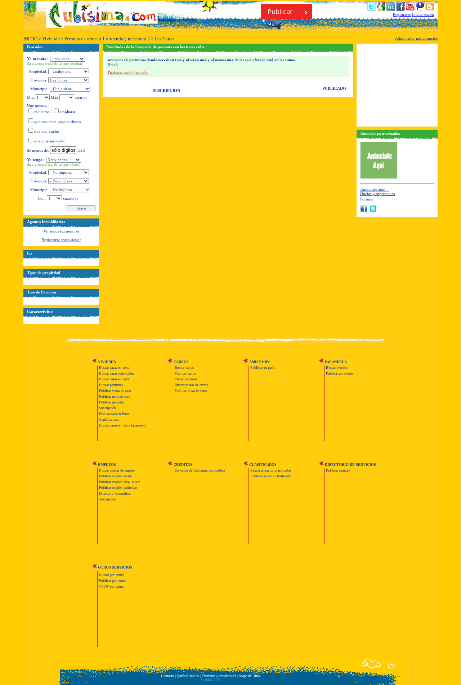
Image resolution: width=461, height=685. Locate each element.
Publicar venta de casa (115, 391)
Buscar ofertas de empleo (117, 470)
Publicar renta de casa (114, 396)
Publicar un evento (339, 373)
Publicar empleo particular (118, 488)
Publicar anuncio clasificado (270, 476)
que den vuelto (46, 131)
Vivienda (51, 38)
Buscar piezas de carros (191, 385)
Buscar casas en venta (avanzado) (122, 425)
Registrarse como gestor (61, 240)
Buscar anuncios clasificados (270, 470)
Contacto (167, 676)
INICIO (30, 38)
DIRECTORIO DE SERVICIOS (350, 465)
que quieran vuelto (50, 141)
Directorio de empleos (115, 493)
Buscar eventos (337, 368)
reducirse (41, 112)
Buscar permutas (111, 385)
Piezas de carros (186, 379)
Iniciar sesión (423, 14)
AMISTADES (259, 362)
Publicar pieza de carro (191, 391)
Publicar (281, 11)
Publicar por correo (112, 581)
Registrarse (402, 14)
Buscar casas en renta (114, 379)
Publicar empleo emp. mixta (119, 482)
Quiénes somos (188, 676)
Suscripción (107, 408)
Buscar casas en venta (114, 368)
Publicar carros (185, 373)
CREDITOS (183, 465)
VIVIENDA (107, 362)
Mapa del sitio (249, 676)
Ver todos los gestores (61, 231)
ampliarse (68, 112)
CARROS (181, 362)
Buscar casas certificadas (116, 373)
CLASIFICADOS (263, 465)
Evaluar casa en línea (114, 414)
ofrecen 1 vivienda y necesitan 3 (118, 38)
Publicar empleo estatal (116, 476)
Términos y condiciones (219, 676)
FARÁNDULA (336, 362)
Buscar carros (184, 368)
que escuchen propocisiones (57, 121)
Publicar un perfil (263, 368)
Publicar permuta (111, 402)
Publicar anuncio (338, 470)
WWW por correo (111, 586)
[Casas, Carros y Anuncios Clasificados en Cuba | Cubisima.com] (104, 24)
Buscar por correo (111, 575)
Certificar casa (109, 419)
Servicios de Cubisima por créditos (200, 470)
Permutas (73, 38)
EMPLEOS (107, 465)
